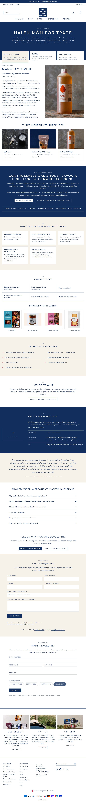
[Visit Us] (43, 722)
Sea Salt (20, 19)
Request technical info (56, 548)
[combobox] (11, 12)
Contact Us (7, 784)
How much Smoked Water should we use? (23, 523)
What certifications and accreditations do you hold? (27, 507)
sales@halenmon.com (58, 630)
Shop (30, 19)
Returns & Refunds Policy (9, 775)
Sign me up (15, 690)
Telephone (51, 583)
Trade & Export (24, 780)
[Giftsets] (70, 722)
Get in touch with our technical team (53, 200)
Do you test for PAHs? (17, 512)
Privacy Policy (11, 624)
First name (13, 665)
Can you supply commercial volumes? (22, 518)
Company (10, 583)
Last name (48, 665)
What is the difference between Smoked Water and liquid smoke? (32, 501)
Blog (21, 785)
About (12, 4)
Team (21, 782)
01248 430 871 (39, 630)
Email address (50, 575)
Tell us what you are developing (21, 599)
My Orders (6, 766)
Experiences (53, 19)
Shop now (16, 749)
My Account (7, 763)
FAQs (21, 774)
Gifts (39, 19)
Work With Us (24, 777)
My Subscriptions (8, 769)
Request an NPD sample (30, 548)
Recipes (66, 19)
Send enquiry (14, 616)
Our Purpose (24, 769)
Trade (17, 4)
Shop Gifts (70, 745)
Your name (11, 575)
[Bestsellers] (16, 722)
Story (21, 772)
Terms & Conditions (9, 779)
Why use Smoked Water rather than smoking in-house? (28, 496)
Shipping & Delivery (9, 772)
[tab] (15, 57)
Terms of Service (24, 624)
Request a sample (23, 200)
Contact (5, 4)
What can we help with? (17, 591)
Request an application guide (43, 399)
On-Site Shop (24, 766)
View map (43, 747)
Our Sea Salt (24, 763)
